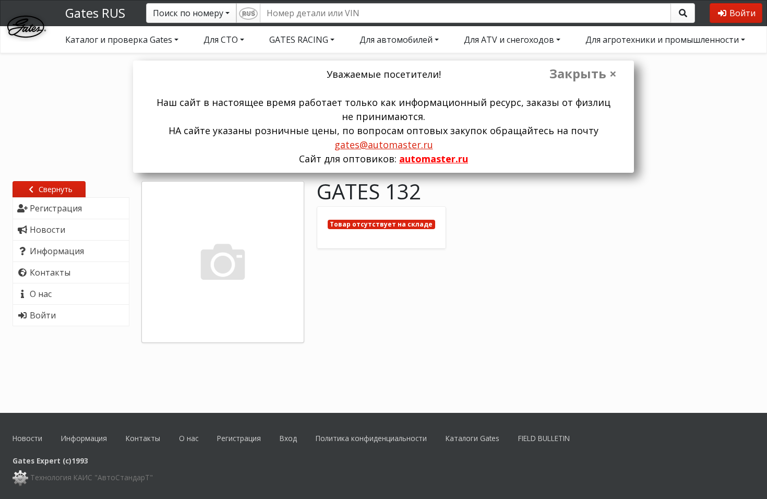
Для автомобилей (396, 39)
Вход (288, 438)
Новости (27, 438)
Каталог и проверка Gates (118, 39)
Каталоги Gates (472, 438)
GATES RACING (298, 39)
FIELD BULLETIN (544, 438)
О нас (188, 438)
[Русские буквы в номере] (248, 13)
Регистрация (239, 438)
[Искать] (682, 13)
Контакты (143, 438)
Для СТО (220, 39)
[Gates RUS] (27, 25)
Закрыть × (583, 73)
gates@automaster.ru (383, 144)
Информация (84, 438)
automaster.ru (433, 158)
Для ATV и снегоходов (509, 39)
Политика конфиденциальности (371, 438)
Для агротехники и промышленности (662, 39)
